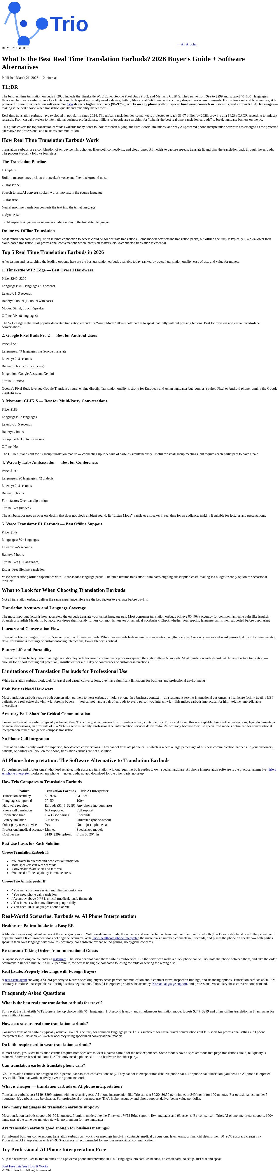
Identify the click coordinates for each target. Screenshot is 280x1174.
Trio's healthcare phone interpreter (115, 938)
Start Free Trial (12, 1166)
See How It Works (35, 1166)
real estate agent (16, 980)
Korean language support (169, 984)
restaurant (59, 959)
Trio (70, 104)
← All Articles (187, 44)
